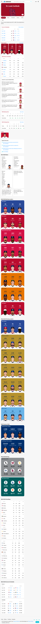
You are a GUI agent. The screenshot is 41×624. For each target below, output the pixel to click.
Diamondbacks (6, 533)
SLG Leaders (4, 288)
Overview (3, 17)
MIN (10, 592)
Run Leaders (4, 259)
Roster (18, 17)
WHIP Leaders (4, 364)
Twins (4, 560)
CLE (10, 594)
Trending (9, 619)
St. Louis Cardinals (12, 6)
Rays (4, 543)
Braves (4, 62)
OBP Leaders (4, 274)
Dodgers (4, 60)
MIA (17, 603)
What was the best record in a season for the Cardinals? (10, 146)
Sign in (36, 1)
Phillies (4, 65)
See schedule (21, 27)
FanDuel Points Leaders (6, 426)
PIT (17, 590)
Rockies (4, 538)
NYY (17, 610)
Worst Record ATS (5, 478)
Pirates (4, 76)
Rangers (4, 570)
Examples (13, 619)
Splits (22, 17)
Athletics (5, 577)
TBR (10, 606)
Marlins (4, 508)
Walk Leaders (4, 408)
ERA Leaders (4, 350)
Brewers (4, 516)
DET (17, 606)
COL (11, 596)
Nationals (5, 510)
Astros (4, 568)
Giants (4, 69)
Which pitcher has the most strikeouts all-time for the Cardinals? (12, 149)
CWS (18, 594)
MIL (15, 37)
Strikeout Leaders (5, 335)
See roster (21, 42)
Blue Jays (5, 549)
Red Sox (4, 547)
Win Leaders (4, 321)
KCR (10, 612)
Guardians (5, 558)
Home (2, 619)
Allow (37, 622)
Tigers (4, 562)
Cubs (4, 74)
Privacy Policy (30, 621)
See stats (22, 111)
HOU (10, 610)
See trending (5, 151)
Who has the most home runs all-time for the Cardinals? (10, 143)
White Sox (5, 555)
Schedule (13, 17)
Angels (4, 575)
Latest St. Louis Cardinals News (8, 79)
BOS (10, 603)
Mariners (4, 573)
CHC (15, 31)
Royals (4, 564)
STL (17, 596)
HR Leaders (4, 201)
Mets (4, 512)
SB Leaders (4, 303)
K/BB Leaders (4, 393)
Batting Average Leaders (6, 230)
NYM (11, 590)
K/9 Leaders (4, 379)
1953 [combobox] (3, 20)
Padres (4, 531)
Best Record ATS (5, 458)
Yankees (4, 545)
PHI (17, 587)
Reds (4, 71)
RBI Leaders (4, 216)
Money (5, 619)
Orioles (4, 552)
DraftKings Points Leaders (7, 440)
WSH (17, 608)
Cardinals (5, 520)
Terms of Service (16, 621)
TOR (11, 587)
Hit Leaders (4, 245)
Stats (8, 17)
